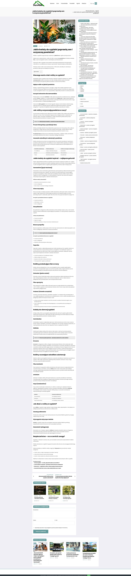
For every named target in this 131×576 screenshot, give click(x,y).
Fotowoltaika (64, 3)
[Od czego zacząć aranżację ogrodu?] (69, 490)
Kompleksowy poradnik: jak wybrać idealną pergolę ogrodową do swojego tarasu (72, 556)
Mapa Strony (82, 99)
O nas (81, 103)
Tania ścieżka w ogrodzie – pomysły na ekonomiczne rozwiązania (48, 464)
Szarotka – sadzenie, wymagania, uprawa (88, 132)
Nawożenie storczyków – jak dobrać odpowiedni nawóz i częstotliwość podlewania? (89, 555)
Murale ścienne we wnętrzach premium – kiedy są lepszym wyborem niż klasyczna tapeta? (88, 34)
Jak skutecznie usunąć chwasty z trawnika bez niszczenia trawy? (54, 498)
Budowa (52, 3)
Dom (57, 3)
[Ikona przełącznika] (96, 3)
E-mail (56, 520)
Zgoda (89, 575)
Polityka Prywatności (84, 101)
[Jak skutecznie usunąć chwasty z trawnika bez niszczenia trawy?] (54, 490)
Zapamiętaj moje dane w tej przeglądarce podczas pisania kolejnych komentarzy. (51, 527)
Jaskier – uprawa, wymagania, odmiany (88, 153)
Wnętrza (84, 3)
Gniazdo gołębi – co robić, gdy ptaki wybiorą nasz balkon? (46, 462)
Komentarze (35, 509)
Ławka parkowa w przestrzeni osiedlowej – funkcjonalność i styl (56, 554)
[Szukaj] (91, 3)
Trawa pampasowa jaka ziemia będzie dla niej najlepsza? (63, 477)
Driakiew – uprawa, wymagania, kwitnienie (88, 141)
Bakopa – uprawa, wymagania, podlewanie (88, 147)
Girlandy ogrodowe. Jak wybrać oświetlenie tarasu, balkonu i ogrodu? (39, 498)
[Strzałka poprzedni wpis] (33, 476)
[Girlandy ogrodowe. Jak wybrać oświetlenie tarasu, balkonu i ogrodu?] (40, 490)
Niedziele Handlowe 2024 (85, 163)
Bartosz (41, 46)
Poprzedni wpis (50, 474)
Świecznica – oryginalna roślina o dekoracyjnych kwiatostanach (48, 466)
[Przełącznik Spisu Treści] (40, 72)
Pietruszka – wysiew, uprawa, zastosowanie (88, 135)
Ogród (78, 3)
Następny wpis (58, 474)
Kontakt (82, 106)
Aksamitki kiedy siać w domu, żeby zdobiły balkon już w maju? (47, 468)
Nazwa (34, 520)
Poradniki (72, 3)
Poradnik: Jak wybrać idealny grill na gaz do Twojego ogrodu (39, 554)
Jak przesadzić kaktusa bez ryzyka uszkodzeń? (46, 477)
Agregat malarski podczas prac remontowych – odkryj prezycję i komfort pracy (87, 60)
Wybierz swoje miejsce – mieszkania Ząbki (89, 23)
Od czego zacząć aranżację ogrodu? (67, 498)
